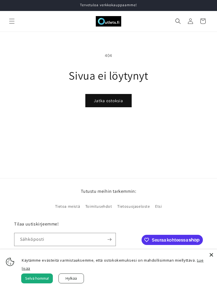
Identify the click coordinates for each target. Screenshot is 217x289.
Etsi (158, 206)
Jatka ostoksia (108, 100)
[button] (12, 21)
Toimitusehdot (98, 206)
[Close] (211, 255)
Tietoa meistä (67, 206)
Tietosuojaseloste (133, 206)
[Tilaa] (109, 239)
